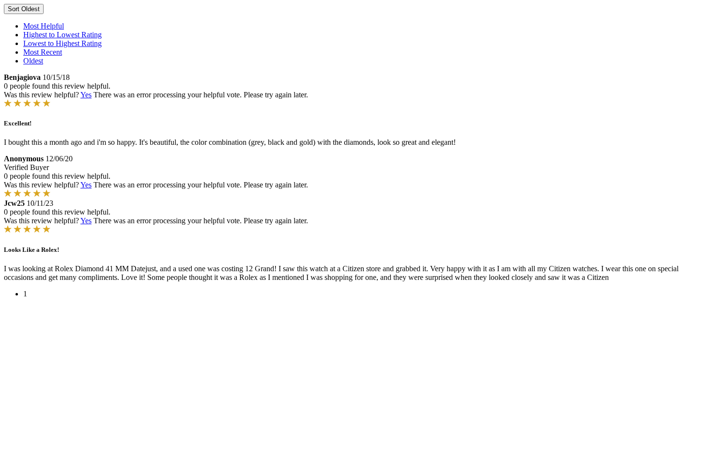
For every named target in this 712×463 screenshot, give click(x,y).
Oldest (33, 61)
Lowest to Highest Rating (62, 43)
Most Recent (42, 52)
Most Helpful (43, 26)
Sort (24, 9)
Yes (86, 95)
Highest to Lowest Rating (62, 35)
